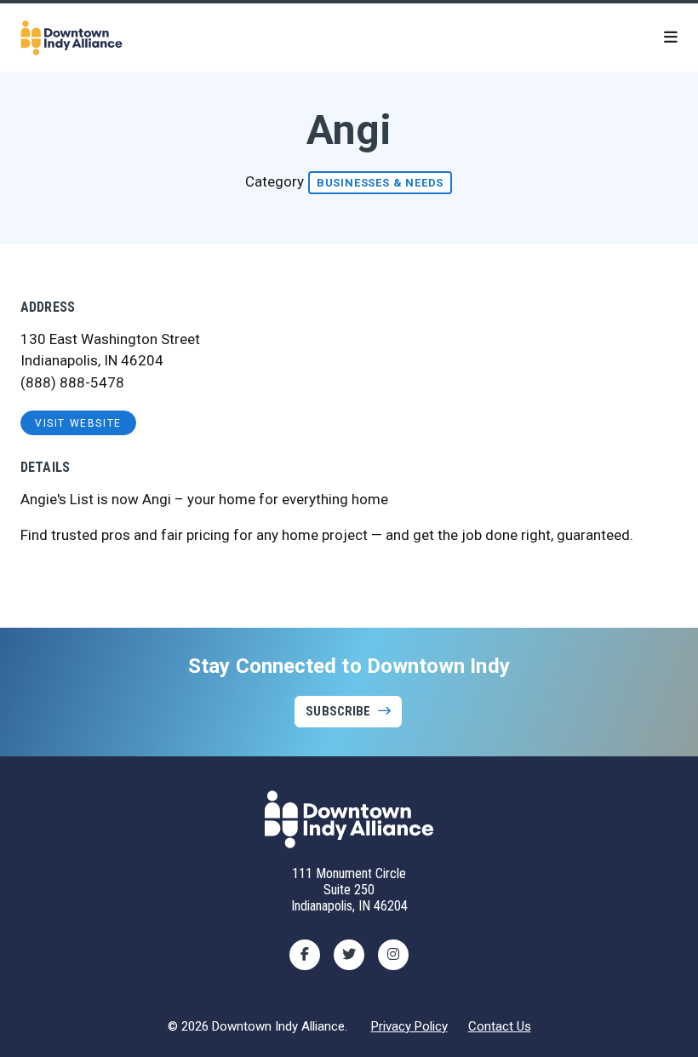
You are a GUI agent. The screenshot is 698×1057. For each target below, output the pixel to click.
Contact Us (499, 1026)
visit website (78, 423)
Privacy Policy (409, 1026)
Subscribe (338, 711)
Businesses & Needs (380, 182)
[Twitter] (349, 954)
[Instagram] (393, 954)
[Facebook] (304, 954)
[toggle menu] (671, 37)
